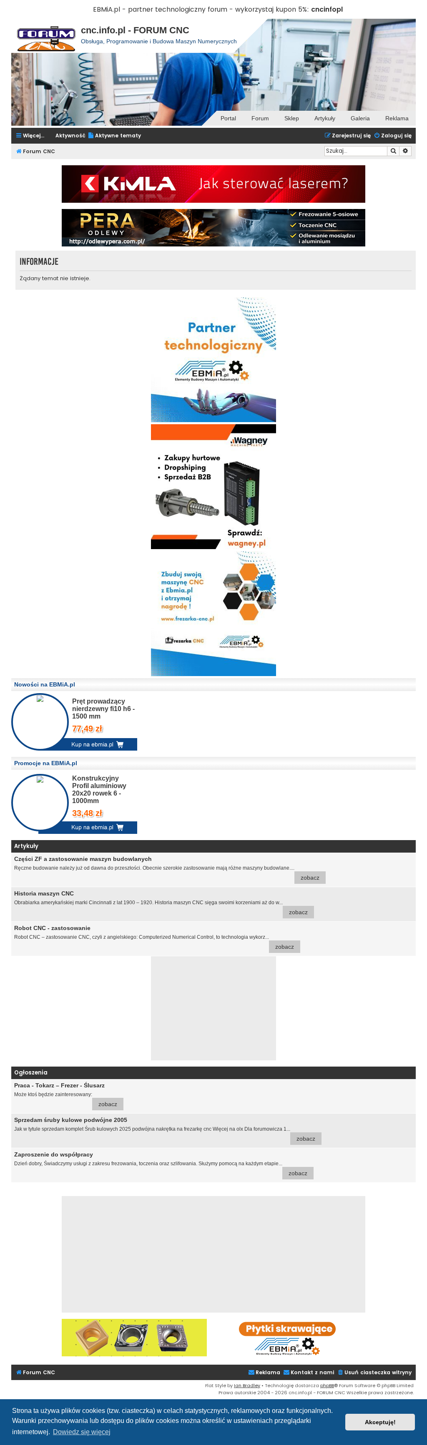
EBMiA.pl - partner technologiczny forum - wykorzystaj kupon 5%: (201, 9)
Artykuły (324, 118)
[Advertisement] (213, 1008)
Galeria (360, 118)
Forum (260, 118)
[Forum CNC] (46, 36)
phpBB (327, 1385)
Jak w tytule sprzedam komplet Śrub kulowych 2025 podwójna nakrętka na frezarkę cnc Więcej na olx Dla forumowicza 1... (164, 1129)
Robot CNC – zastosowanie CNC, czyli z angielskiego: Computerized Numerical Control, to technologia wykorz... (154, 937)
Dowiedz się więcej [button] (82, 1431)
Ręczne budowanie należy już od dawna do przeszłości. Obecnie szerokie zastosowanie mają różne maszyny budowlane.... (166, 868)
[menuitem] (114, 136)
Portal (228, 118)
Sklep (291, 118)
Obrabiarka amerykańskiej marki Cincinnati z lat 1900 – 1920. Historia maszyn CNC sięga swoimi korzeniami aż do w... (161, 902)
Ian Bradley (247, 1385)
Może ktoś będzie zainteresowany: (65, 1094)
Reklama (397, 118)
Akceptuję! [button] (380, 1422)
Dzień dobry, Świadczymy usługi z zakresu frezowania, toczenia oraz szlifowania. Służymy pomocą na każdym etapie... (160, 1163)
